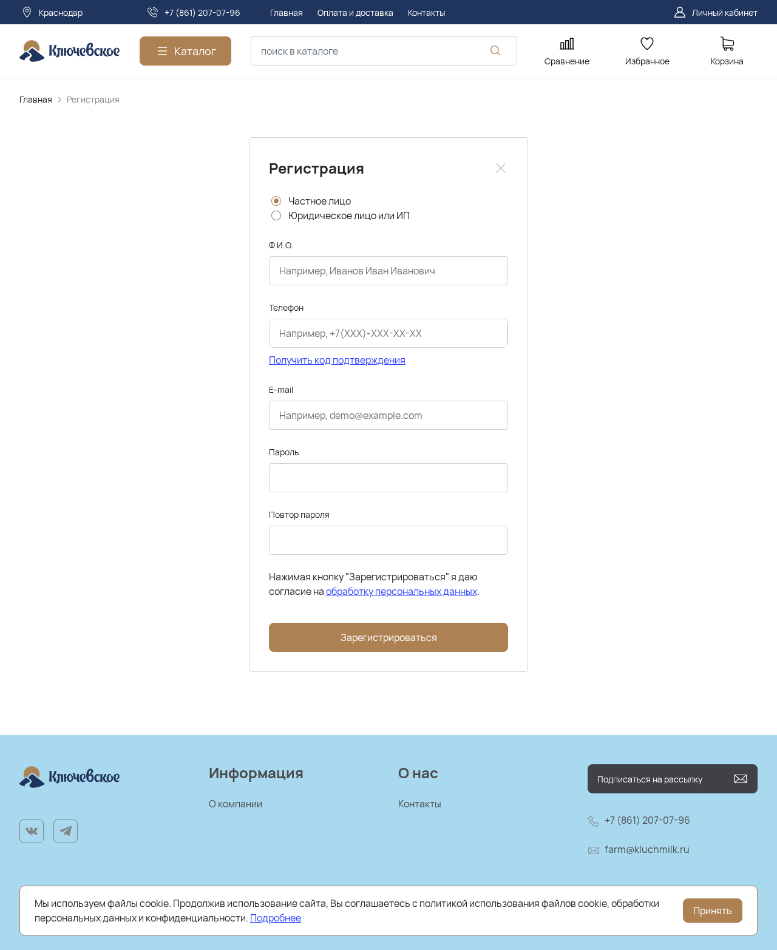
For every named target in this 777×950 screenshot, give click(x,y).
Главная (35, 99)
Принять (712, 910)
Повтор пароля (299, 514)
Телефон (286, 307)
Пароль (284, 452)
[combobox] (384, 51)
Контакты (419, 803)
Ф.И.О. (281, 245)
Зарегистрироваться (389, 637)
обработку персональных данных (401, 591)
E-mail (281, 389)
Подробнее (275, 918)
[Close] (501, 168)
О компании (235, 803)
